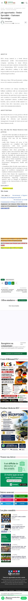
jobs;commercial (9, 8)
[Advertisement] (14, 39)
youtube (22, 500)
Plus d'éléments (22, 300)
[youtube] (14, 571)
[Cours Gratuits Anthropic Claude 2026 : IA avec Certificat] (6, 528)
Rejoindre (24, 598)
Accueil (2, 8)
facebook (8, 496)
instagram (8, 500)
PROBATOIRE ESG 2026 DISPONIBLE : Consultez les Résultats (19, 537)
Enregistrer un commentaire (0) (14, 353)
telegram (8, 503)
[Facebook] (6, 283)
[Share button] (16, 283)
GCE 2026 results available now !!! (19, 517)
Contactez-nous (20, 590)
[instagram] (16, 571)
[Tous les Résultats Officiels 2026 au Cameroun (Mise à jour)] (6, 558)
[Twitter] (9, 283)
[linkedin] (12, 571)
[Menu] (2, 2)
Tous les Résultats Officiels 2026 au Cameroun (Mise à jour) (19, 557)
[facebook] (9, 571)
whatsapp (22, 496)
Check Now (10, 595)
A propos (11, 590)
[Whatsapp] (12, 283)
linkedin (22, 503)
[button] (22, 3)
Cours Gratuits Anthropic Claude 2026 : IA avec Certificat (18, 527)
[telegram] (19, 571)
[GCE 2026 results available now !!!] (6, 518)
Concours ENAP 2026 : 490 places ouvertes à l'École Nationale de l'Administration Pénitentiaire (19, 547)
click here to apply (8, 188)
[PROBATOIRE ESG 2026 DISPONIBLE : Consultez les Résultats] (6, 538)
